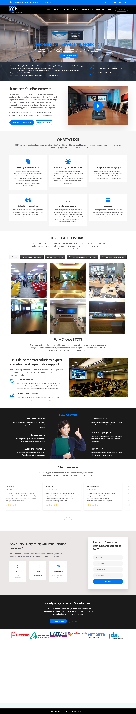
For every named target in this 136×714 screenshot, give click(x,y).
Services (66, 9)
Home (49, 9)
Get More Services (68, 55)
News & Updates (87, 9)
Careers (109, 9)
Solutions (75, 9)
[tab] (14, 257)
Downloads (100, 9)
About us (57, 9)
